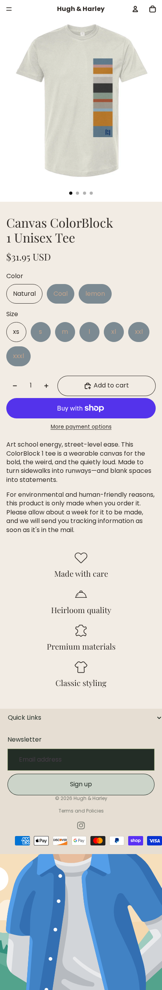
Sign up (81, 784)
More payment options (81, 427)
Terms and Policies (81, 810)
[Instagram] (81, 825)
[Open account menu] (135, 9)
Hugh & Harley (90, 798)
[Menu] (9, 9)
